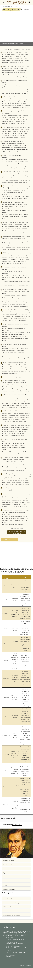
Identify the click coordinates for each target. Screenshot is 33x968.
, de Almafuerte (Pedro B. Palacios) (14, 911)
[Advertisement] (16, 26)
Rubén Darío (17, 825)
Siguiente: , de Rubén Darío (17, 532)
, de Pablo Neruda (11, 915)
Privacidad (21, 965)
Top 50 (8, 6)
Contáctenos (28, 965)
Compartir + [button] (9, 539)
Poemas (13, 961)
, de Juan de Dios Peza (12, 907)
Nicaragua (13, 6)
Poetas (3, 6)
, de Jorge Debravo (13, 903)
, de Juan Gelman (9, 898)
